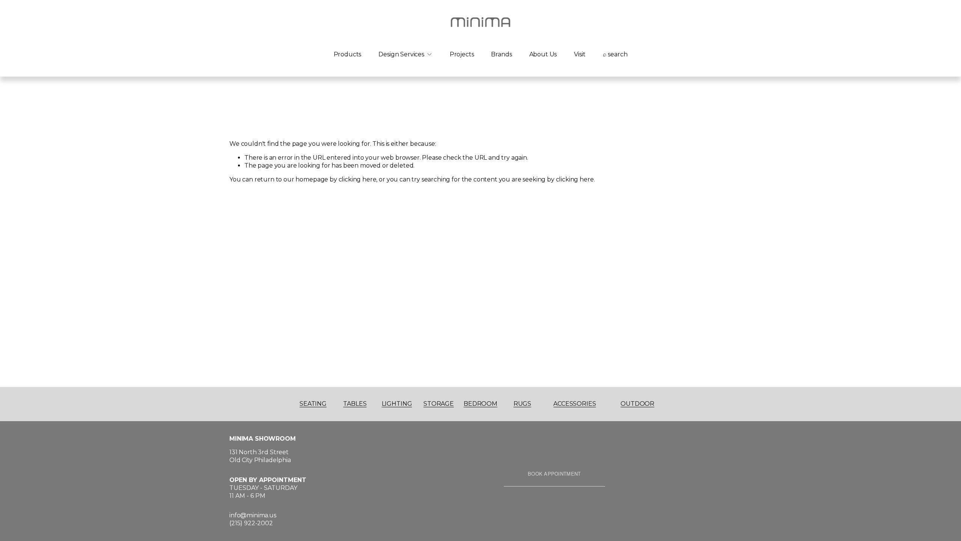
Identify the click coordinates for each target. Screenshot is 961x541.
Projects (462, 54)
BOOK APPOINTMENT (554, 473)
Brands (501, 54)
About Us (543, 54)
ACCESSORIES (574, 403)
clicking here (358, 179)
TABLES (354, 403)
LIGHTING (397, 403)
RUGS (522, 403)
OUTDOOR (637, 403)
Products (348, 54)
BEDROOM (480, 403)
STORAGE (438, 403)
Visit (579, 54)
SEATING (313, 403)
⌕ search (615, 54)
